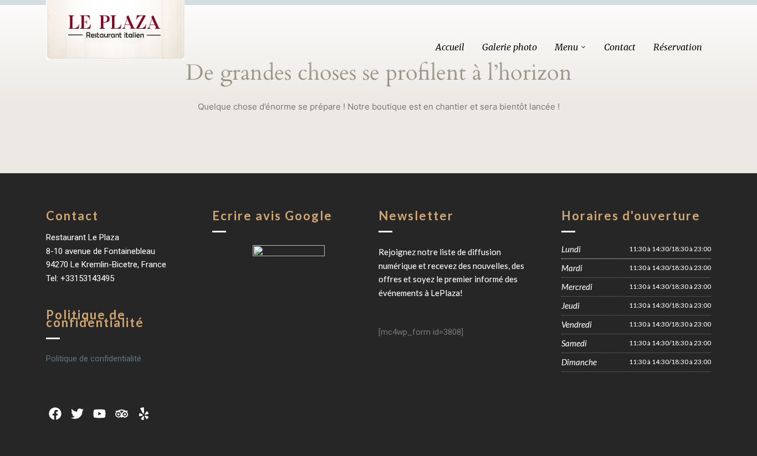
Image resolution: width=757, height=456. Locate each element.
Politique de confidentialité (93, 359)
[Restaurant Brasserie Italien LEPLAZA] (115, 30)
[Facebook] (55, 414)
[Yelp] (144, 414)
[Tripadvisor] (122, 414)
